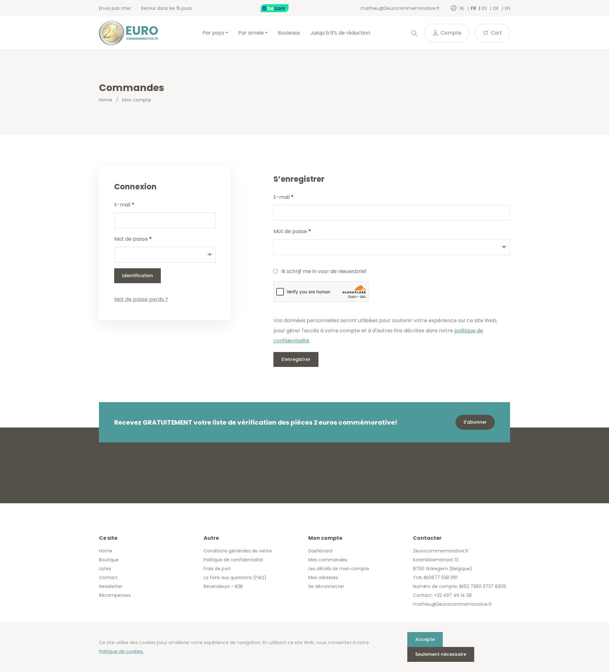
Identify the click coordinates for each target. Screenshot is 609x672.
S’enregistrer (296, 359)
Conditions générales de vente (238, 551)
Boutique (109, 560)
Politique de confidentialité (233, 560)
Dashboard (320, 551)
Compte (450, 32)
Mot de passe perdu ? (141, 299)
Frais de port (217, 568)
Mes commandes (327, 560)
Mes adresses (323, 577)
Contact (108, 577)
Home (105, 100)
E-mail (124, 204)
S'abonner (475, 422)
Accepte (425, 639)
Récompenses (115, 595)
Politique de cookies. (121, 651)
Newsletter (110, 586)
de (496, 8)
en (507, 8)
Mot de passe (133, 239)
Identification (137, 275)
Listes (105, 568)
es (485, 8)
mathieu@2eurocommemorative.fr (400, 8)
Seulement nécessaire (440, 654)
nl (463, 8)
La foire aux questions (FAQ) (235, 577)
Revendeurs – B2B (223, 586)
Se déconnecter (326, 586)
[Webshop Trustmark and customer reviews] (281, 8)
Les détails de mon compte (338, 568)
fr (474, 8)
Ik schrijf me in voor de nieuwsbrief (324, 271)
